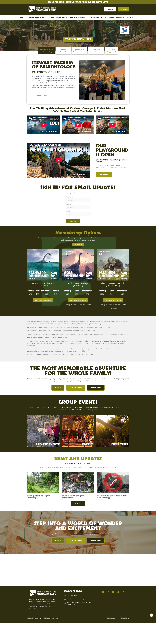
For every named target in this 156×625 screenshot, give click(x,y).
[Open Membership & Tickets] (46, 17)
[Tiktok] (123, 592)
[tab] (46, 50)
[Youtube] (113, 592)
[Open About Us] (135, 17)
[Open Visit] (25, 17)
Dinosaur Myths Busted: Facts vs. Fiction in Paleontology (113, 497)
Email (68, 211)
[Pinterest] (118, 592)
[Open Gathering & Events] (105, 17)
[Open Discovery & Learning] (87, 17)
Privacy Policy (124, 618)
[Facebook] (103, 592)
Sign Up (73, 221)
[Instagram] (108, 592)
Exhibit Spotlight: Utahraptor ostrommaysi (38, 497)
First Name (70, 197)
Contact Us (111, 618)
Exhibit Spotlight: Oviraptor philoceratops (73, 497)
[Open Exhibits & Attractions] (66, 17)
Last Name (69, 204)
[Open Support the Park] (123, 17)
